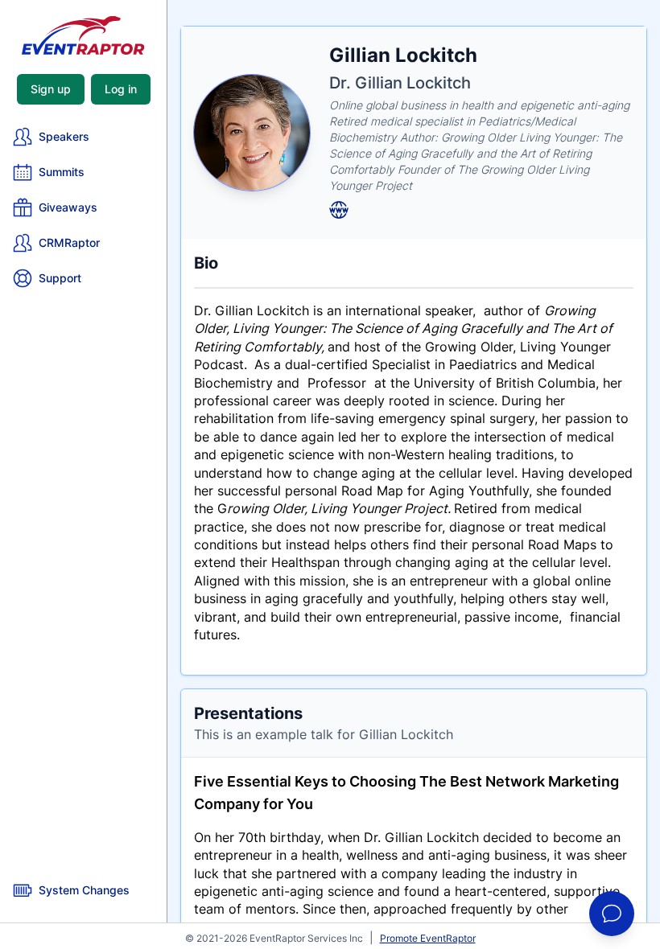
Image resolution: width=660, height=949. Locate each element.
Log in (121, 89)
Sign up (51, 89)
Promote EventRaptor (428, 938)
